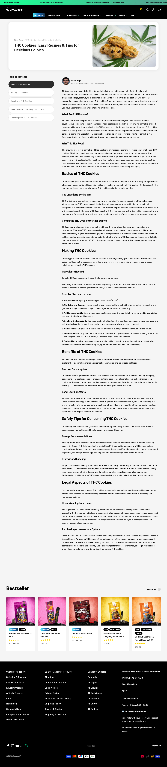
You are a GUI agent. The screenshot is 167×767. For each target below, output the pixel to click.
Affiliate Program (15, 692)
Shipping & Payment (16, 677)
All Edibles (93, 708)
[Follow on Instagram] (12, 745)
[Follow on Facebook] (8, 745)
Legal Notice (51, 687)
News (21, 40)
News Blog (11, 703)
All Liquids (93, 687)
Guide (122, 15)
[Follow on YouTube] (17, 745)
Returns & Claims (15, 682)
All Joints (92, 703)
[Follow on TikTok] (21, 745)
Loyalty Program (14, 687)
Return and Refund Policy (58, 698)
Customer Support (16, 671)
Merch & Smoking (91, 15)
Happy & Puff (54, 15)
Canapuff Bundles (97, 671)
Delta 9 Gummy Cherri (82, 633)
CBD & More (71, 15)
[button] (14, 640)
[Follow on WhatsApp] (26, 745)
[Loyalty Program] (141, 9)
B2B (133, 15)
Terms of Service (53, 708)
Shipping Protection (55, 714)
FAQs (8, 698)
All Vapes (92, 682)
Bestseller (38, 15)
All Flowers (93, 698)
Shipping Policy (53, 703)
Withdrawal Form (15, 719)
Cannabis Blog (13, 708)
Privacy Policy (52, 692)
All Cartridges (95, 692)
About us (49, 677)
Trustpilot (90, 745)
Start (15, 40)
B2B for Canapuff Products (59, 671)
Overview (109, 15)
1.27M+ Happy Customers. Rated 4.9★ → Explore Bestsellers (104, 2)
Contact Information (55, 682)
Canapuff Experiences (17, 714)
